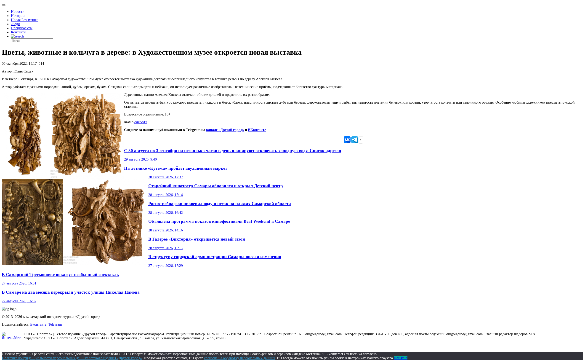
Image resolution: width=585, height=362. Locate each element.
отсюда (140, 122)
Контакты (18, 32)
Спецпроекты (21, 28)
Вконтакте (38, 324)
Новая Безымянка (24, 20)
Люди (15, 24)
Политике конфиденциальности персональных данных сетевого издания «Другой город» (72, 358)
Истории (18, 16)
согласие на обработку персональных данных (239, 358)
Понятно (400, 358)
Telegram (55, 324)
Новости (17, 11)
